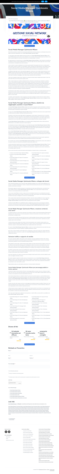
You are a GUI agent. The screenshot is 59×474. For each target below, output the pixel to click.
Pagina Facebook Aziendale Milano (28, 440)
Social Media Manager (12, 403)
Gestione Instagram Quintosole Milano (22, 411)
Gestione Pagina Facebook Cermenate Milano (45, 442)
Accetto (43, 1)
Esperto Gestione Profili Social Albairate (45, 439)
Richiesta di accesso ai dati (10, 440)
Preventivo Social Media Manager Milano (28, 449)
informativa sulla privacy (14, 370)
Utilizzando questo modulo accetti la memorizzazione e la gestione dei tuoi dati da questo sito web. (24, 377)
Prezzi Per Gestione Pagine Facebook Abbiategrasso (46, 456)
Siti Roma (47, 469)
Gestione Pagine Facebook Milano (28, 444)
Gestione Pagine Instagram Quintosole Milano (37, 411)
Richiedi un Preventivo (29, 45)
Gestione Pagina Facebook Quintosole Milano (19, 408)
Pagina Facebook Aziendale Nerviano (44, 441)
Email (9, 358)
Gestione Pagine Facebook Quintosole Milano (35, 408)
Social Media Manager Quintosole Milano (15, 406)
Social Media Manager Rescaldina (16, 393)
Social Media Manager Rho (14, 394)
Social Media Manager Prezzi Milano (28, 452)
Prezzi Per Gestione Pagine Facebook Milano (29, 439)
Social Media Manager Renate (15, 391)
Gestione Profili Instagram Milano (27, 432)
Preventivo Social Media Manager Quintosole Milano (24, 407)
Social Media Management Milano (27, 450)
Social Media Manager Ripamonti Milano (17, 396)
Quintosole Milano (11, 419)
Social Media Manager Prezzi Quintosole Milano (31, 406)
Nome (9, 350)
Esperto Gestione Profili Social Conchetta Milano (46, 453)
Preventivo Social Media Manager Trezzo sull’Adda (46, 435)
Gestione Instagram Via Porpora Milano (44, 436)
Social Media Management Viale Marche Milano (46, 455)
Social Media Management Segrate (44, 438)
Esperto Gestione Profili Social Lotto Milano (45, 433)
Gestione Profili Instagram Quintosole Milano (30, 412)
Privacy (7, 438)
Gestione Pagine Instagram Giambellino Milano (46, 444)
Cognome (31, 355)
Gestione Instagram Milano (27, 437)
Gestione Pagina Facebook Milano (28, 445)
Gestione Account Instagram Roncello (44, 430)
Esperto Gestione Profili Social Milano (28, 447)
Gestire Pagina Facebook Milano (27, 442)
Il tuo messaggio (11, 363)
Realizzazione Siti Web (42, 469)
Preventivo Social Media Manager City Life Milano (46, 452)
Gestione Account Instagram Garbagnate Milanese (46, 445)
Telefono (32, 358)
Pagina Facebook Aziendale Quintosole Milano (27, 410)
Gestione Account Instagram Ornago (44, 460)
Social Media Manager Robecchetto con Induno (18, 397)
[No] (57, 1)
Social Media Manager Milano (15, 390)
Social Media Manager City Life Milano (44, 432)
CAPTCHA (10, 380)
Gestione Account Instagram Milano (28, 434)
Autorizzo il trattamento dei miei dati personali (16, 373)
